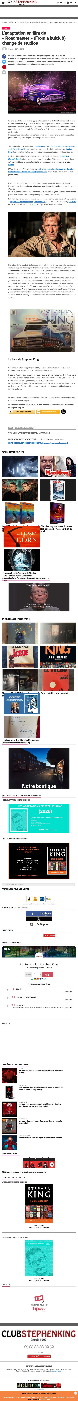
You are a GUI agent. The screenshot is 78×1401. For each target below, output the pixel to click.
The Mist (72, 201)
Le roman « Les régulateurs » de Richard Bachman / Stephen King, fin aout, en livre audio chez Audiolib (40, 1105)
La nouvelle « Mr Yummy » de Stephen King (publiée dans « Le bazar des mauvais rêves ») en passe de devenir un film (21, 577)
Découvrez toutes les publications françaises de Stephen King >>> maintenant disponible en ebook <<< (39, 1396)
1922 (33, 204)
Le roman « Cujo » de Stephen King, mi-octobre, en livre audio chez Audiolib (40, 1122)
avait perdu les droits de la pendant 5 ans (41, 170)
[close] (76, 1393)
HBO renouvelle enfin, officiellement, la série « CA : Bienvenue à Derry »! (41, 1071)
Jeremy (10, 49)
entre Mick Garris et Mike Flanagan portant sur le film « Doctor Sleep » (41, 147)
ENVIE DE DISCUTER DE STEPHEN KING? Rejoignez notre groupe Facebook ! (38, 443)
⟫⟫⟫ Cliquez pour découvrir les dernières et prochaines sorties (24, 1172)
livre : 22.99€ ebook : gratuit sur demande (39, 1280)
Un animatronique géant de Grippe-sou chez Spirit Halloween (40, 1138)
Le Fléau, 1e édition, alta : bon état (53, 693)
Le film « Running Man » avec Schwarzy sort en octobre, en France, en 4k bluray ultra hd (55, 529)
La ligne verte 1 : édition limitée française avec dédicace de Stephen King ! (21, 741)
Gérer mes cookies (39, 1389)
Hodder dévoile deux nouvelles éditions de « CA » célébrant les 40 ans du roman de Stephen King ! (41, 1088)
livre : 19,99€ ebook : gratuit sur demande (39, 1226)
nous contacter (56, 1371)
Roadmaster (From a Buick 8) (24, 428)
